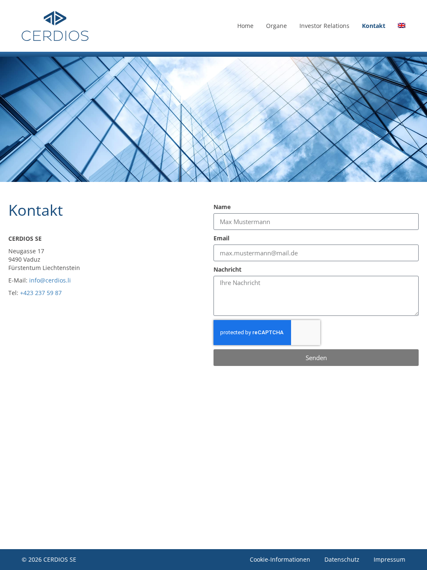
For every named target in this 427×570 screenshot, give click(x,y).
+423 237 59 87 (41, 293)
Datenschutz (341, 559)
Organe (276, 26)
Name (222, 207)
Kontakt (373, 26)
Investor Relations (324, 26)
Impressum (389, 559)
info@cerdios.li (50, 280)
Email (221, 238)
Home (245, 26)
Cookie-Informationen (280, 559)
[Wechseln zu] (401, 25)
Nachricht (227, 269)
